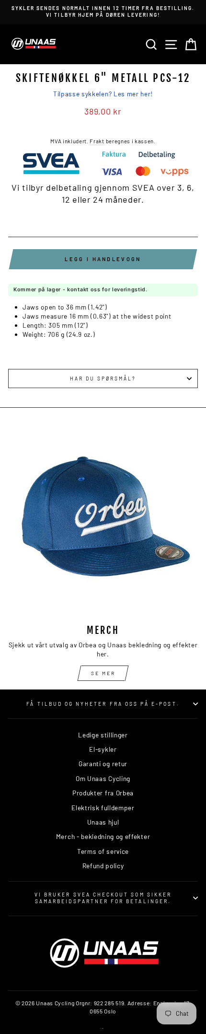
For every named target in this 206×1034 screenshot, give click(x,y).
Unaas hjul (103, 822)
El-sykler (102, 749)
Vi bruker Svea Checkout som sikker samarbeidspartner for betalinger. (103, 898)
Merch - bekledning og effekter (103, 836)
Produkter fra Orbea (103, 793)
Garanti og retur (103, 763)
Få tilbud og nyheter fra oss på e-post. (102, 704)
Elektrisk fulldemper (103, 808)
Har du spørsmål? (103, 378)
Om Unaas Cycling (103, 778)
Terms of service (103, 851)
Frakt (97, 141)
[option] (103, 12)
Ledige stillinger (103, 735)
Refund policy (103, 866)
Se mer (103, 673)
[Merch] (103, 522)
